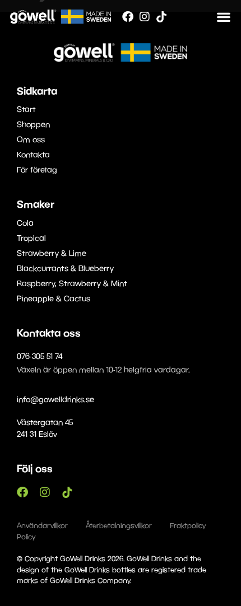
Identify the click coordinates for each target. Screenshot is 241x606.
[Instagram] (144, 16)
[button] (223, 16)
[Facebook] (127, 16)
